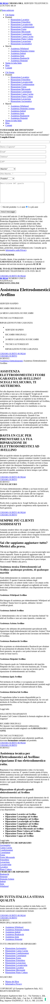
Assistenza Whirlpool (20, 48)
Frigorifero (4, 860)
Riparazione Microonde (21, 32)
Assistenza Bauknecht (20, 58)
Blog (7, 65)
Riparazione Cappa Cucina (22, 36)
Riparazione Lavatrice (20, 19)
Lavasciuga (5, 862)
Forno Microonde (7, 857)
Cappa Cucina (6, 848)
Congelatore (5, 852)
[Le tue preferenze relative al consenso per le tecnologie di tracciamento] (45, 999)
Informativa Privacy (13, 984)
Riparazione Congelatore (21, 34)
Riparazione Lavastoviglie (22, 24)
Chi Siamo (9, 15)
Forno (2, 855)
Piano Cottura (6, 869)
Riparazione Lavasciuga (21, 41)
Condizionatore (6, 850)
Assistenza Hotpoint (19, 60)
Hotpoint (3, 876)
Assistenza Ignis (17, 56)
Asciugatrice (5, 845)
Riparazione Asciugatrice (21, 44)
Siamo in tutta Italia (13, 63)
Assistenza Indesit (18, 53)
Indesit (3, 881)
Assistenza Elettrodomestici (11, 361)
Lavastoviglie (5, 864)
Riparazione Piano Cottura (22, 39)
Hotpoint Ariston (7, 879)
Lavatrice (4, 867)
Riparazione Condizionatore (22, 27)
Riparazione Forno (18, 29)
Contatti (8, 68)
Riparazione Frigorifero (20, 22)
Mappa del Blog (12, 981)
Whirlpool (4, 886)
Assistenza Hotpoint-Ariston (23, 51)
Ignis (2, 884)
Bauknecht (4, 874)
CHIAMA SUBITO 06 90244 (13, 276)
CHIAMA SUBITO (8, 356)
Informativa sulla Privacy (16, 250)
